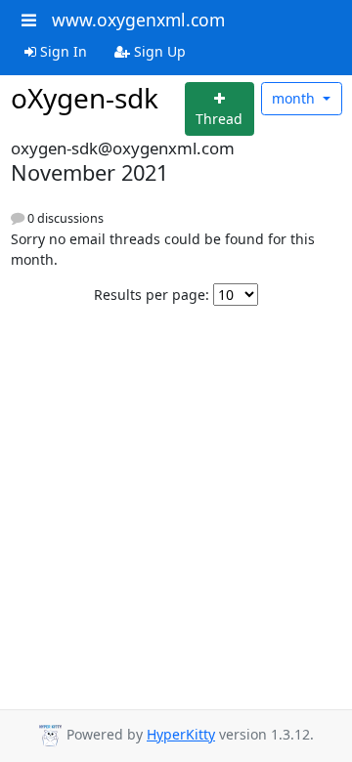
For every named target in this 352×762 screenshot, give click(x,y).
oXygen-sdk (84, 97)
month (295, 98)
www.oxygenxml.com (138, 19)
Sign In (61, 51)
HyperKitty (181, 734)
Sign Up (158, 51)
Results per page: (151, 294)
